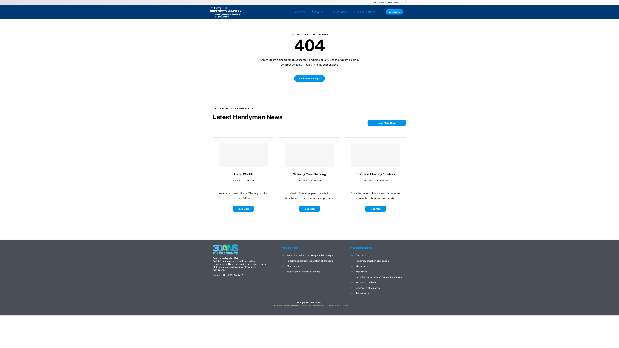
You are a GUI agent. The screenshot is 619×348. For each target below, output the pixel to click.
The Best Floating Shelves (375, 174)
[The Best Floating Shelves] (375, 155)
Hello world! (243, 174)
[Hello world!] (243, 155)
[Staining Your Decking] (309, 155)
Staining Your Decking (309, 174)
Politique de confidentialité (309, 303)
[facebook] (405, 2)
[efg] (226, 7)
